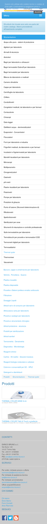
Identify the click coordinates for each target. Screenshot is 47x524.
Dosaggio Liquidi (10, 300)
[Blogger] (16, 517)
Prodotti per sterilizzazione (14, 331)
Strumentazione (10, 37)
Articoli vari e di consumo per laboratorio (19, 305)
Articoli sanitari (9, 336)
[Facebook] (4, 517)
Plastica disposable (11, 285)
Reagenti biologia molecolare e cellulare (19, 362)
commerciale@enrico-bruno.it (13, 472)
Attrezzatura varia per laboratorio (16, 310)
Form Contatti (7, 503)
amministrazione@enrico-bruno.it (14, 482)
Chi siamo (5, 498)
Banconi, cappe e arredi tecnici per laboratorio (21, 269)
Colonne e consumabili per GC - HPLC (18, 367)
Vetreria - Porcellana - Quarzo (15, 275)
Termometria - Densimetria (14, 341)
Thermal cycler (33, 377)
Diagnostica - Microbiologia (14, 346)
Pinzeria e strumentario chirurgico (16, 321)
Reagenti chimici (10, 351)
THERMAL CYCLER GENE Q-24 (14, 401)
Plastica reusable (10, 280)
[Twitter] (10, 517)
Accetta (38, 12)
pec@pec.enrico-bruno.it (15, 456)
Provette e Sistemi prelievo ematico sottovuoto (21, 290)
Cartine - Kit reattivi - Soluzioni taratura (18, 357)
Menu (6, 15)
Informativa (28, 9)
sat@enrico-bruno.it (9, 477)
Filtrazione (8, 295)
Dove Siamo (6, 500)
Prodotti (7, 377)
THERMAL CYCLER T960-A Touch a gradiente (19, 421)
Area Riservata (7, 505)
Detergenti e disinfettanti (13, 372)
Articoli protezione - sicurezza (15, 326)
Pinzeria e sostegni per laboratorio (17, 316)
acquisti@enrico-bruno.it (11, 487)
